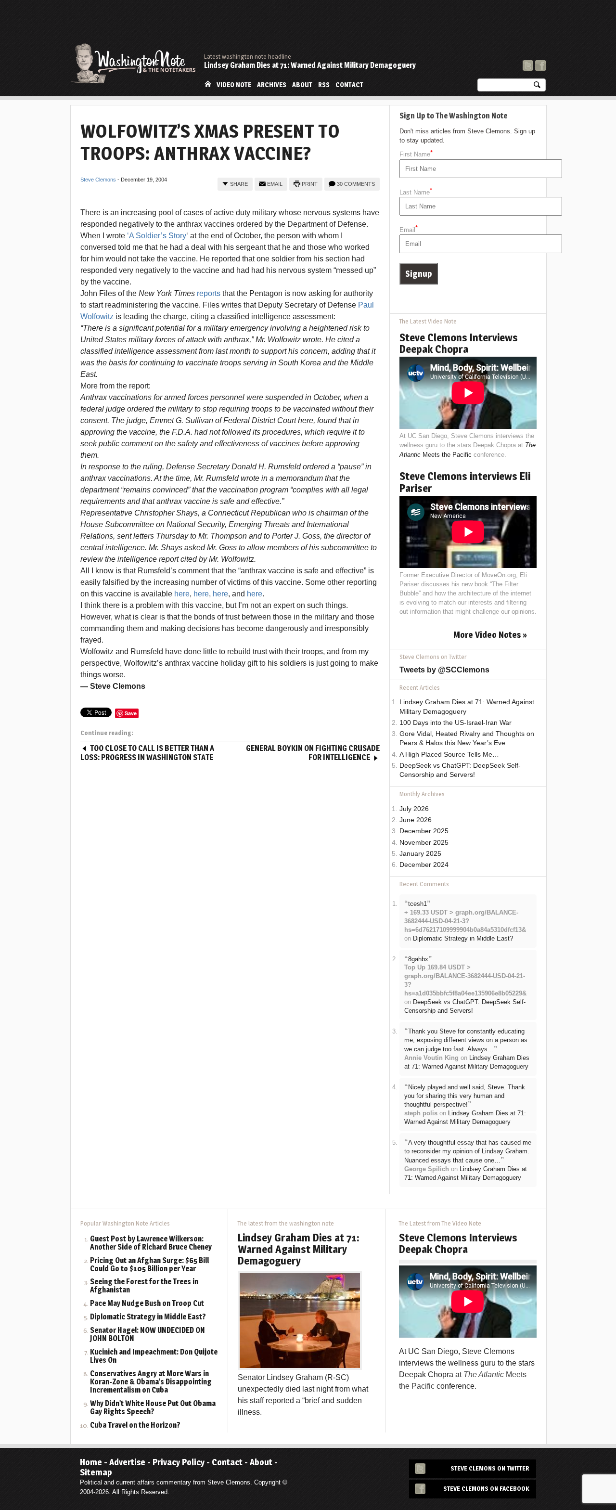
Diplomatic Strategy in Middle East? (463, 938)
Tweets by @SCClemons (444, 670)
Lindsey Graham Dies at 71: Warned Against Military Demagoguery (310, 65)
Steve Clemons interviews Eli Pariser (464, 482)
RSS (324, 85)
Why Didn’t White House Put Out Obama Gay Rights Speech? (153, 1408)
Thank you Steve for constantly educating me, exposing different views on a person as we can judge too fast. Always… (465, 1040)
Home (208, 84)
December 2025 (424, 831)
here (182, 594)
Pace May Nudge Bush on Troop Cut (147, 1304)
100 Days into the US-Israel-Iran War (455, 722)
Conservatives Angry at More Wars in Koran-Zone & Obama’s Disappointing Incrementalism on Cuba (151, 1382)
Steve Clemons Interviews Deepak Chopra (458, 343)
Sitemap (96, 1472)
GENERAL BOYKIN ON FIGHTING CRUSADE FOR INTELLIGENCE (313, 753)
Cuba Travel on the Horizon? (135, 1425)
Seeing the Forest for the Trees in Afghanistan (144, 1286)
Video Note (234, 85)
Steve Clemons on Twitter (489, 1468)
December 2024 (424, 864)
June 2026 (415, 820)
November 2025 (424, 842)
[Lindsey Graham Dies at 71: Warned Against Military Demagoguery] (300, 1320)
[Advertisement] (370, 26)
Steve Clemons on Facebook (486, 1488)
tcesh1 (417, 903)
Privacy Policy (179, 1462)
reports (208, 293)
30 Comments (356, 184)
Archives (271, 85)
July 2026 (414, 809)
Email (274, 184)
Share (239, 184)
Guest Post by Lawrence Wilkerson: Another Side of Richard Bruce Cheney (151, 1243)
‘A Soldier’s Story (156, 236)
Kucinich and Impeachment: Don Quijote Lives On (154, 1356)
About (302, 85)
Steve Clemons (98, 179)
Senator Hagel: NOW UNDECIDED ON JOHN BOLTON (147, 1335)
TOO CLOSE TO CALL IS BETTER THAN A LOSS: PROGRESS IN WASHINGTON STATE (147, 753)
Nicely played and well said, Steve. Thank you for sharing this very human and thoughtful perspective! (464, 1096)
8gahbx (418, 959)
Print (310, 184)
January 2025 (420, 853)
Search (537, 87)
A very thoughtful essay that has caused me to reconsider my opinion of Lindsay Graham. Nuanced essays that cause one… (467, 1151)
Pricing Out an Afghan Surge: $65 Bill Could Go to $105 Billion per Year (149, 1265)
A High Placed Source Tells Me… (449, 754)
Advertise (127, 1462)
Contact (349, 85)
